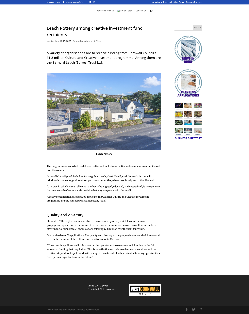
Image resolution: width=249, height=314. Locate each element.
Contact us (141, 11)
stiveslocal (54, 41)
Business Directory (194, 2)
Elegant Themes (67, 309)
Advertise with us (159, 2)
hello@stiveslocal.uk (105, 289)
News (98, 41)
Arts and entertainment (84, 41)
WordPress (93, 309)
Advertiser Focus (176, 2)
